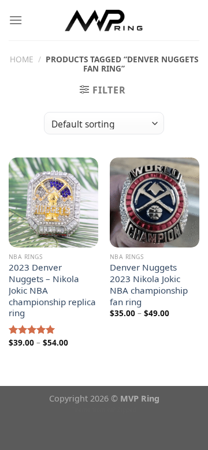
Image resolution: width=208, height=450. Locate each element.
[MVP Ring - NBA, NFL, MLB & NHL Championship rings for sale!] (104, 20)
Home (22, 59)
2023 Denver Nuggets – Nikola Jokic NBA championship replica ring (52, 290)
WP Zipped (121, 410)
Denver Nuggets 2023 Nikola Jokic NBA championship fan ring (149, 284)
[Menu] (16, 20)
